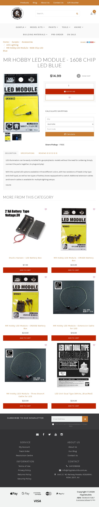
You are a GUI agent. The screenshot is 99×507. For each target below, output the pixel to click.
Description (10, 153)
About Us (45, 2)
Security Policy (24, 478)
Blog (35, 2)
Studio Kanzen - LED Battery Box (25, 258)
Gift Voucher (73, 2)
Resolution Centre (24, 455)
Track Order (24, 451)
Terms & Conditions (74, 424)
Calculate (70, 134)
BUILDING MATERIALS (34, 34)
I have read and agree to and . (71, 425)
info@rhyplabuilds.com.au (74, 470)
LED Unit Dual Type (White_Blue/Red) (74, 393)
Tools (65, 27)
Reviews (43, 153)
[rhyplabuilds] (17, 13)
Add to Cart (25, 270)
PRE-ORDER (57, 34)
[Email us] (37, 434)
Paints (53, 27)
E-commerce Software (83, 500)
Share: (83, 42)
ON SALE (71, 34)
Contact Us (58, 2)
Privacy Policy (24, 470)
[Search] (77, 13)
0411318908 (74, 466)
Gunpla (20, 27)
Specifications (27, 153)
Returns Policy (24, 474)
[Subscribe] (85, 419)
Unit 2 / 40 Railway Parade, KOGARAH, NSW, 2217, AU (74, 476)
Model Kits (36, 27)
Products (24, 2)
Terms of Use (24, 466)
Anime (78, 27)
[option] (21, 102)
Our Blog (73, 451)
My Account (24, 447)
